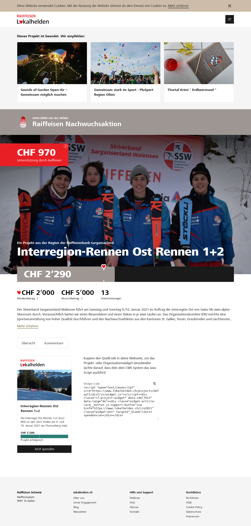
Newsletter (80, 511)
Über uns (78, 498)
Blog (76, 507)
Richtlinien (192, 498)
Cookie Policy (194, 507)
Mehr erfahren (178, 6)
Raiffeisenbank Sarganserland (90, 243)
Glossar (134, 507)
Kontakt (134, 511)
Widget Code (92, 383)
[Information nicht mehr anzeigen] (229, 5)
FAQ (132, 502)
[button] (229, 19)
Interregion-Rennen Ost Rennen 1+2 (39, 408)
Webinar (135, 498)
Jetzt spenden (44, 449)
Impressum (192, 516)
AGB (188, 502)
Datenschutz (193, 511)
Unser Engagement (84, 502)
